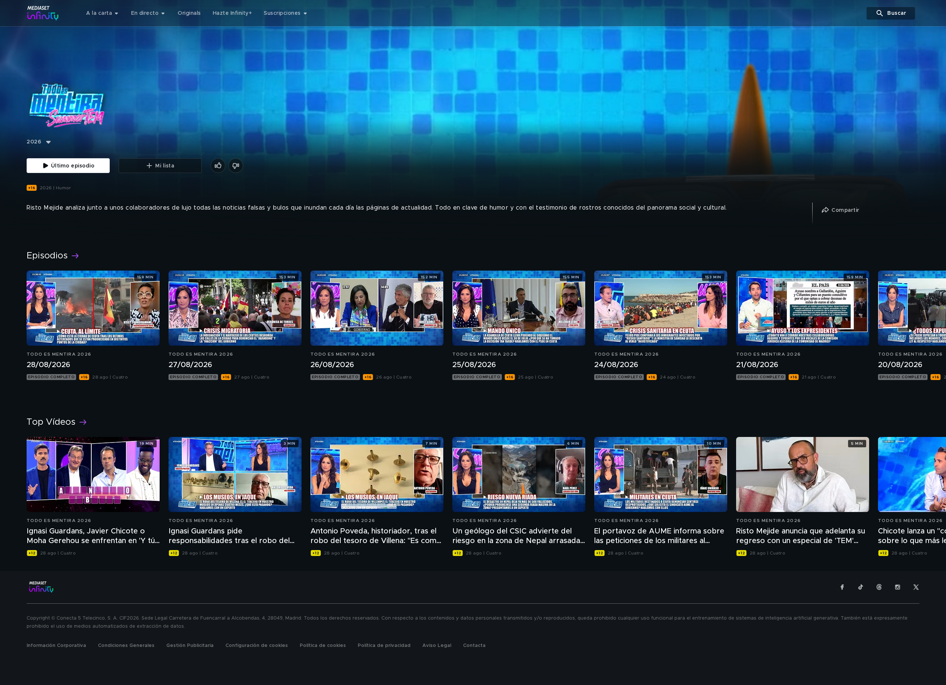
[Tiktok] (860, 587)
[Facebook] (842, 587)
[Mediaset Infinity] (43, 13)
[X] (916, 587)
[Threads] (879, 587)
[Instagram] (897, 587)
